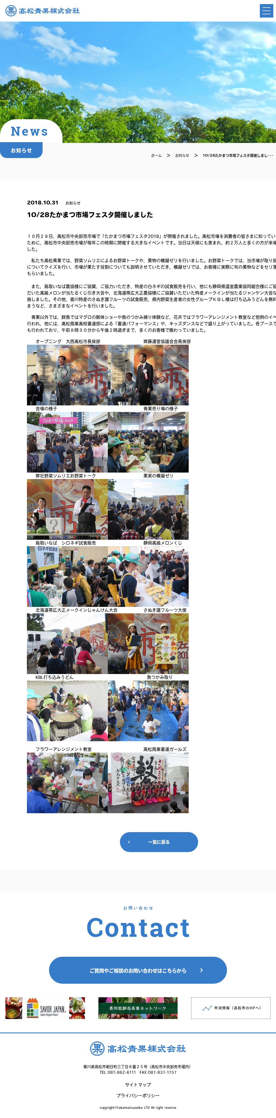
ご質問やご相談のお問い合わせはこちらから (138, 970)
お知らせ (182, 155)
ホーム (156, 155)
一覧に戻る (159, 842)
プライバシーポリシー (138, 1095)
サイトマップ (138, 1085)
